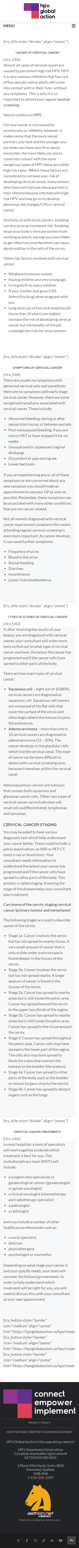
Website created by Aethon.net (39, 1520)
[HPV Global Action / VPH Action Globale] (39, 11)
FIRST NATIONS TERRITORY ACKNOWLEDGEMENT (39, 1432)
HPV (38, 114)
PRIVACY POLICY (39, 1422)
